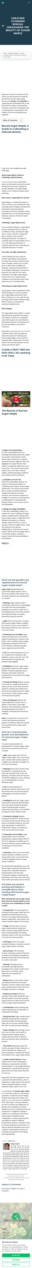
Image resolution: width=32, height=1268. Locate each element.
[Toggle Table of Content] (20, 120)
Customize (16, 1260)
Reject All (16, 1264)
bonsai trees (15, 589)
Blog (4, 1238)
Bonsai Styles (6, 1235)
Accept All (16, 1255)
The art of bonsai (8, 182)
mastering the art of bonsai (20, 331)
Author (4, 1141)
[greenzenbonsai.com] (3, 3)
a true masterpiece (14, 1100)
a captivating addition (11, 1093)
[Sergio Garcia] (6, 1149)
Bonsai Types (6, 1233)
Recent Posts (11, 1141)
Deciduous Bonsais (13, 53)
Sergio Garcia (15, 1144)
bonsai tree (22, 1087)
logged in (14, 1188)
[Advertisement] (16, 77)
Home (5, 53)
